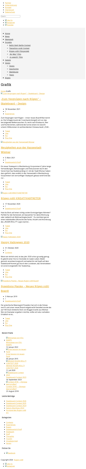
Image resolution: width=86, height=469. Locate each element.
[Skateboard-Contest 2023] (16, 375)
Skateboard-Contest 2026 (16, 401)
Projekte (8, 42)
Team (11, 74)
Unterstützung (11, 5)
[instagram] (10, 22)
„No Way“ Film (15, 54)
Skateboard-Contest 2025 (16, 403)
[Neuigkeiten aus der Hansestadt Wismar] (17, 142)
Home (7, 33)
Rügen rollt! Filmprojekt (19, 51)
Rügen (7, 77)
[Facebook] (10, 453)
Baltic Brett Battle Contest (20, 45)
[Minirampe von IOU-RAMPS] (16, 340)
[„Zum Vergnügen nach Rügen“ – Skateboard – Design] (23, 93)
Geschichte (14, 69)
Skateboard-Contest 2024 (16, 406)
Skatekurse (13, 71)
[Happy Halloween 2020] (11, 237)
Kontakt (8, 7)
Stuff (8, 434)
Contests (8, 252)
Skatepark (9, 39)
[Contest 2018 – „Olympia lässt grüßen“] (16, 384)
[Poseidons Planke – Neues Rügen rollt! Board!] (19, 281)
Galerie (8, 60)
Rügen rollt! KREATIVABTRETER (21, 198)
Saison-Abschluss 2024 (15, 408)
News (7, 36)
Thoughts (10, 436)
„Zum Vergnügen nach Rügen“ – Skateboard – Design (21, 101)
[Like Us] (8, 20)
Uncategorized (12, 441)
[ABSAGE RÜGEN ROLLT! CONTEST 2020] (16, 363)
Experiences (9, 114)
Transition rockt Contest (19, 48)
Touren (9, 439)
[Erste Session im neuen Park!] (16, 352)
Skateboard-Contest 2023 (16, 377)
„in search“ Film (16, 57)
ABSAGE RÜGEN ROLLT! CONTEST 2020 (15, 367)
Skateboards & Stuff (13, 162)
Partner (8, 3)
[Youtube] (9, 25)
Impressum (9, 10)
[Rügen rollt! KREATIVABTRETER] (14, 193)
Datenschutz (10, 12)
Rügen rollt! (18, 460)
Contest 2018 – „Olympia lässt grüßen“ (15, 387)
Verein (7, 63)
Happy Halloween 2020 (15, 242)
